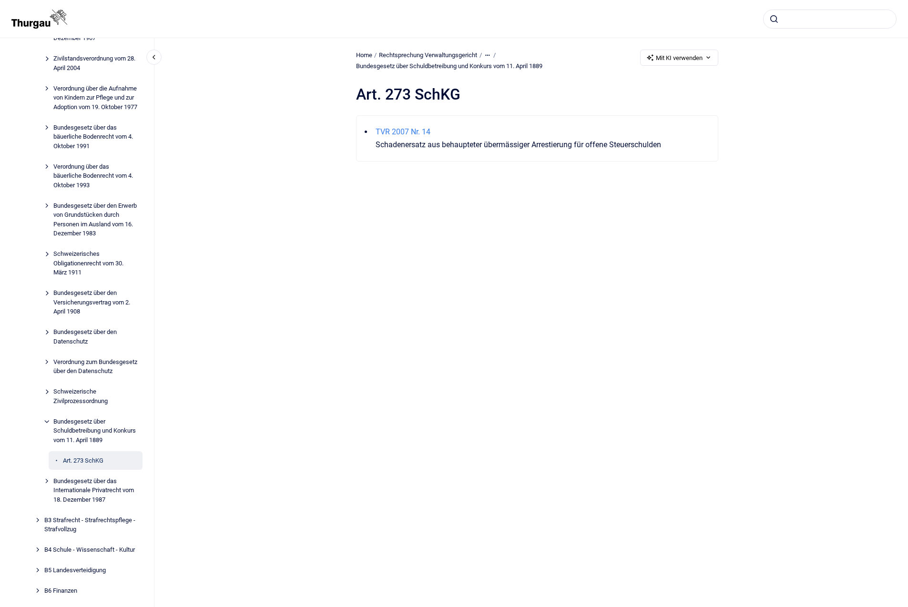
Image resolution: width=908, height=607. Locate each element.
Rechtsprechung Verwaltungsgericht (428, 55)
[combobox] (830, 19)
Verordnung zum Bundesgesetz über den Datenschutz (95, 366)
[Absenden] (774, 19)
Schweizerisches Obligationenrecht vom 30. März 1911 (88, 263)
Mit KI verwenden (679, 57)
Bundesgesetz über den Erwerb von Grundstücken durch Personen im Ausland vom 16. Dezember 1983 (95, 219)
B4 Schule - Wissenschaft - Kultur (89, 549)
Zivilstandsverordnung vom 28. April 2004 (94, 63)
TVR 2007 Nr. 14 (403, 131)
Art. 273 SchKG (83, 460)
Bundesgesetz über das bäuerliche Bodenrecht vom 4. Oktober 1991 (93, 137)
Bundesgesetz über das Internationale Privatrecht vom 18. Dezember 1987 (93, 490)
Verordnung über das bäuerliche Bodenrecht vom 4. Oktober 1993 (93, 176)
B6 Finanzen (60, 590)
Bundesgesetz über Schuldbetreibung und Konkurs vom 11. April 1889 (94, 431)
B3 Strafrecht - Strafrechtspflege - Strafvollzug (89, 524)
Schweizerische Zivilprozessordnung (80, 396)
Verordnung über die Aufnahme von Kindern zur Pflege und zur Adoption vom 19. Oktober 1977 (95, 98)
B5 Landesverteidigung (75, 570)
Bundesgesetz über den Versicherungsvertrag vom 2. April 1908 (91, 302)
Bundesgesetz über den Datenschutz (85, 336)
